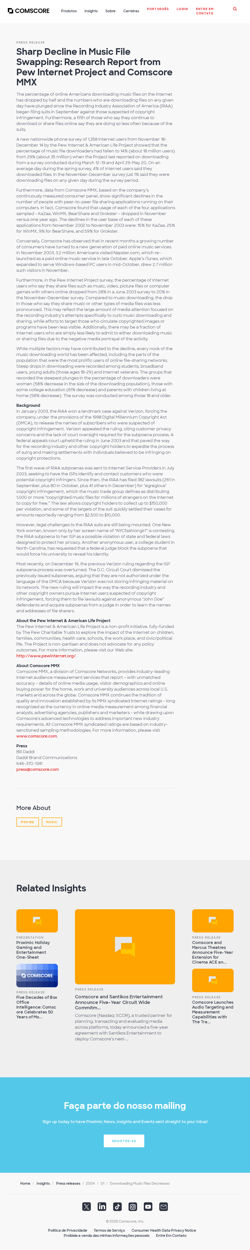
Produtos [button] (69, 11)
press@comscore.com (37, 769)
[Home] (28, 14)
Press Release (30, 992)
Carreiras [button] (131, 11)
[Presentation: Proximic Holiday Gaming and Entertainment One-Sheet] (37, 921)
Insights (43, 1183)
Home (25, 1183)
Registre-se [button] (124, 1141)
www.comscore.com (36, 736)
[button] (158, 11)
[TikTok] (117, 1208)
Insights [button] (91, 11)
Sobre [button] (110, 11)
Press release (30, 43)
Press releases (68, 1183)
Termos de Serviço (109, 1230)
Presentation (30, 938)
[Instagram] (132, 1208)
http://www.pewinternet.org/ (46, 656)
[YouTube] (148, 1208)
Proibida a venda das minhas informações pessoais (106, 1235)
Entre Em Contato (171, 1235)
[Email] (163, 1208)
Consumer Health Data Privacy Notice (164, 1230)
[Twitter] (86, 1208)
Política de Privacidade (67, 1230)
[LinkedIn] (102, 1208)
